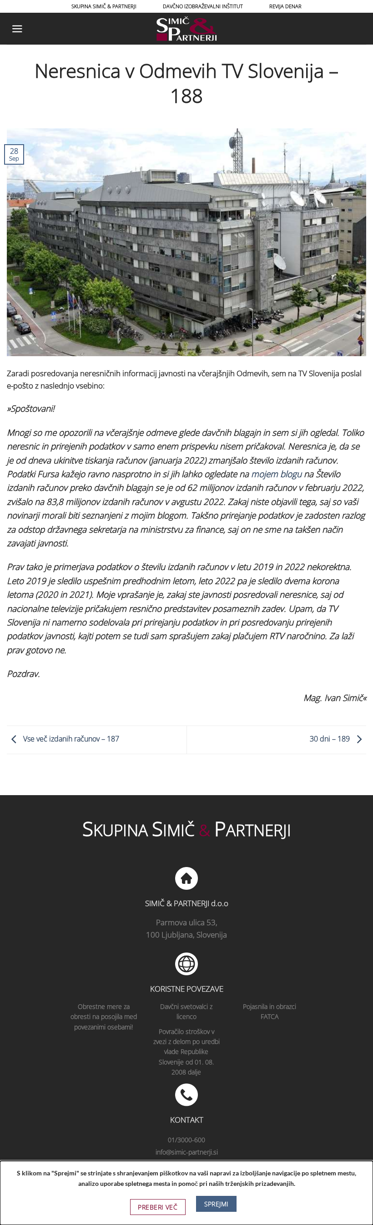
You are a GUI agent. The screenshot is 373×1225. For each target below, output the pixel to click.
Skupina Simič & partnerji (103, 6)
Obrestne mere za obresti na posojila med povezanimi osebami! (104, 1016)
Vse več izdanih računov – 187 (70, 739)
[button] (17, 28)
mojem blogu (276, 474)
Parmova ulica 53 (186, 922)
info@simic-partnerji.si (187, 1152)
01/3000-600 (186, 1139)
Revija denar (285, 6)
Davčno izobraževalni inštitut (203, 6)
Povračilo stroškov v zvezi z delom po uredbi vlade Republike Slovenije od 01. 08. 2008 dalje (186, 1052)
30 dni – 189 (331, 739)
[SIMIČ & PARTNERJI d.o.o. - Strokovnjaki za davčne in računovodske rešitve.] (186, 28)
